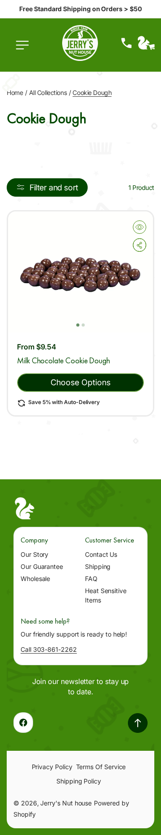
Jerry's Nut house (66, 803)
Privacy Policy (52, 766)
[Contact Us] (126, 43)
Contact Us (101, 554)
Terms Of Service (101, 766)
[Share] (139, 245)
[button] (24, 50)
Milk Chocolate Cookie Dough (63, 360)
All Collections (48, 92)
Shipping (97, 566)
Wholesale (35, 578)
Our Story (34, 554)
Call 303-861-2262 (49, 649)
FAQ (91, 578)
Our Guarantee (42, 566)
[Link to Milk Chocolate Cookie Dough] (80, 271)
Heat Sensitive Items (106, 595)
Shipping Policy (78, 781)
